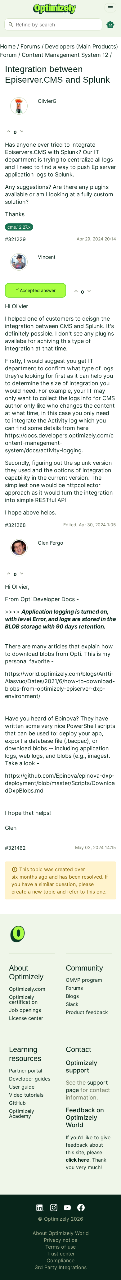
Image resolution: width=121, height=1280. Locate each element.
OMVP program (84, 980)
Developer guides (29, 1079)
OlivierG (47, 101)
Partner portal (25, 1070)
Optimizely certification (23, 999)
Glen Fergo (50, 543)
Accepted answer (36, 290)
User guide (21, 1087)
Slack (72, 1004)
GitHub (17, 1103)
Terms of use (60, 1247)
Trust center (61, 1253)
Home (8, 46)
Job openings (25, 1010)
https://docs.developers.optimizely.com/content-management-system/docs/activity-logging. (59, 443)
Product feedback (87, 1012)
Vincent (47, 257)
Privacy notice (60, 1240)
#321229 (15, 239)
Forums (30, 46)
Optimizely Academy (21, 1113)
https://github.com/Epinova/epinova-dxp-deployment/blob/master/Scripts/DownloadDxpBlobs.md (60, 783)
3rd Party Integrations (61, 1267)
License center (26, 1018)
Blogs (72, 996)
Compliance (60, 1260)
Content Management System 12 (65, 55)
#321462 (15, 848)
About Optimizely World (61, 1233)
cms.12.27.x (19, 227)
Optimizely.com (27, 989)
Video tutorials (26, 1095)
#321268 (15, 525)
